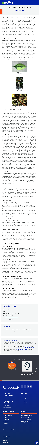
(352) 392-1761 (7, 407)
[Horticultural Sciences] (12, 365)
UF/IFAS (5, 417)
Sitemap (4, 431)
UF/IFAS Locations (7, 415)
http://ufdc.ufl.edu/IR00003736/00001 (25, 347)
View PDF (11, 319)
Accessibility (24, 402)
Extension (5, 423)
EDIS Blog (23, 398)
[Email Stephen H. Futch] (23, 10)
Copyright (23, 404)
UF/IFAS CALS (6, 419)
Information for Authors (27, 415)
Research (5, 421)
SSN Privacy (5, 442)
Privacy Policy (5, 438)
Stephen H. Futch (19, 10)
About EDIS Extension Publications (26, 422)
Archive (4, 434)
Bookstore (23, 400)
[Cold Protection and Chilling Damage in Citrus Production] (27, 366)
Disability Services (6, 436)
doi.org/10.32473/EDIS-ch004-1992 (11, 313)
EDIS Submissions (25, 417)
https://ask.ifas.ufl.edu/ (21, 349)
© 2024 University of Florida (8, 429)
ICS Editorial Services (26, 419)
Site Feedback (6, 405)
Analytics (5, 440)
